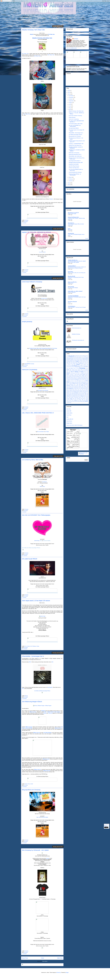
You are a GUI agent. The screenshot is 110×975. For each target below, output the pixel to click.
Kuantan (72, 379)
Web (79, 401)
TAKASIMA (78, 398)
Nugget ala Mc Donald (72, 213)
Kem (72, 376)
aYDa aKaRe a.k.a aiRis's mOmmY (75, 291)
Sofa (72, 396)
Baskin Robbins (76, 360)
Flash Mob (68, 368)
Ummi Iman (54, 348)
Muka (83, 386)
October (71, 99)
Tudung (75, 400)
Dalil (87, 364)
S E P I (69, 302)
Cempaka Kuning (32, 348)
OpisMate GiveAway (76, 334)
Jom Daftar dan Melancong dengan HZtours (31, 547)
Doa (81, 365)
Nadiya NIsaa (69, 387)
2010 (69, 184)
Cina (84, 363)
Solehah (78, 396)
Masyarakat (71, 384)
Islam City (69, 408)
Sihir (70, 396)
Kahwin (83, 374)
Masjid (84, 383)
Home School (69, 421)
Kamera (87, 374)
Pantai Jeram (77, 389)
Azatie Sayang (42, 348)
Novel (68, 388)
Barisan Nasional (69, 360)
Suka (70, 397)
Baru (73, 360)
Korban (68, 378)
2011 (69, 182)
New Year (78, 387)
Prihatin (81, 391)
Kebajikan (83, 375)
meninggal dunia (73, 385)
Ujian (84, 400)
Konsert (87, 377)
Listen (82, 380)
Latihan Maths (69, 412)
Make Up (68, 383)
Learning (68, 380)
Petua (75, 391)
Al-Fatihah (83, 355)
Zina (70, 402)
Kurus (81, 379)
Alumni (81, 356)
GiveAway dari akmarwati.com (78, 340)
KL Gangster (79, 377)
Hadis (70, 369)
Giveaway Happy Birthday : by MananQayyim (75, 175)
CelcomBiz (68, 363)
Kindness (72, 377)
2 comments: (24, 366)
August (70, 102)
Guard (87, 368)
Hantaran (73, 369)
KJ (76, 377)
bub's (69, 228)
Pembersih (74, 390)
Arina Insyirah (71, 286)
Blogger (77, 361)
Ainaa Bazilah (48, 348)
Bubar (67, 362)
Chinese (77, 363)
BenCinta (83, 360)
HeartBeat (86, 369)
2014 (69, 90)
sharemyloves (71, 222)
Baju (84, 359)
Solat (74, 396)
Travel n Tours (27, 783)
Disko (78, 365)
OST (79, 388)
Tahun (75, 398)
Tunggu (80, 400)
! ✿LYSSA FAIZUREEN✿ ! (73, 295)
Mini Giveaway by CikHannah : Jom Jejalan (35, 850)
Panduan (70, 389)
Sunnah (80, 397)
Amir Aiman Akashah (72, 301)
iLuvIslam (82, 370)
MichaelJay (59, 972)
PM (77, 391)
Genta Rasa (70, 271)
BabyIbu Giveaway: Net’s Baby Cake (33, 30)
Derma (70, 365)
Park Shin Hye (82, 389)
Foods (71, 368)
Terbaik (68, 399)
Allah (75, 356)
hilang (67, 370)
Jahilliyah (82, 373)
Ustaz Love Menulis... (72, 282)
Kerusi (81, 376)
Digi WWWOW (27, 363)
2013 (69, 92)
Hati (83, 369)
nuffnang (44, 713)
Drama (68, 366)
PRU (85, 391)
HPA (78, 370)
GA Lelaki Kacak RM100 (29, 559)
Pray (79, 391)
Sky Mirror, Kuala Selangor (73, 287)
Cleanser (69, 364)
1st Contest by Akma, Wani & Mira (32, 459)
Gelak (78, 368)
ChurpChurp (80, 363)
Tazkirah (83, 398)
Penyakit (68, 391)
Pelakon (71, 390)
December (71, 95)
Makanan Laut (86, 382)
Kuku (79, 379)
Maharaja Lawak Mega (74, 382)
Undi (67, 401)
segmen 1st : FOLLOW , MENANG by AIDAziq (36, 232)
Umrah (31, 783)
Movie (73, 386)
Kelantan (70, 376)
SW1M (87, 397)
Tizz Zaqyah (86, 399)
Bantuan (86, 359)
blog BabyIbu (50, 687)
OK (73, 388)
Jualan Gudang (77, 374)
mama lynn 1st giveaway (29, 369)
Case (87, 362)
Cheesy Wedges (72, 363)
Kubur (74, 379)
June (70, 106)
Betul (67, 361)
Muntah (85, 386)
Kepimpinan (78, 376)
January (71, 180)
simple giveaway (27, 321)
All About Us (71, 356)
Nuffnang (71, 388)
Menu (80, 385)
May (70, 107)
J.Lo (80, 373)
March (70, 177)
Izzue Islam (77, 373)
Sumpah (72, 397)
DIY (80, 365)
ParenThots (69, 415)
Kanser (68, 375)
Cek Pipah (47, 431)
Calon (78, 362)
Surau (82, 397)
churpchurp (50, 713)
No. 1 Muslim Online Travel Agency (52, 711)
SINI (52, 661)
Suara (67, 397)
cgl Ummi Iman (44, 298)
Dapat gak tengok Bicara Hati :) (75, 154)
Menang (26, 695)
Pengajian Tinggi (81, 390)
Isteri (71, 373)
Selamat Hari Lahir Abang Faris (75, 145)
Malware (77, 383)
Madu (70, 382)
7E (67, 355)
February (71, 178)
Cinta (85, 363)
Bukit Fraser (71, 362)
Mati (77, 384)
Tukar (78, 400)
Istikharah (73, 373)
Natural (76, 387)
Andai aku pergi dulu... (72, 292)
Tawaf (81, 398)
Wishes (86, 401)
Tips (82, 399)
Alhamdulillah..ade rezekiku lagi (75, 156)
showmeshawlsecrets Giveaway (75, 172)
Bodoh (81, 361)
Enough (73, 366)
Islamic (68, 373)
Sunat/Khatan (76, 397)
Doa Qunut (84, 365)
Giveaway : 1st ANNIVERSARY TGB (76, 143)
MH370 (82, 385)
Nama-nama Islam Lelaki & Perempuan (74, 425)
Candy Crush (82, 362)
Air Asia (77, 355)
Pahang (84, 388)
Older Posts (60, 958)
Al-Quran (86, 355)
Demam (68, 365)
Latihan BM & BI (70, 419)
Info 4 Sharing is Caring (34, 646)
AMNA (30, 661)
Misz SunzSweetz (40, 431)
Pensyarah (86, 390)
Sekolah (68, 396)
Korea (70, 378)
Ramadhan (76, 392)
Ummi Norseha (45, 390)
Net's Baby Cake (25, 53)
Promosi (83, 391)
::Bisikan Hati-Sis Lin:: (73, 260)
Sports (82, 396)
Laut (85, 379)
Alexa (67, 356)
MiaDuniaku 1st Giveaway (74, 152)
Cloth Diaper (73, 364)
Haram (76, 369)
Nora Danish (86, 387)
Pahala (82, 388)
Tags (73, 398)
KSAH (80, 378)
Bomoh (85, 361)
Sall (44, 252)
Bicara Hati (70, 361)
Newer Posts (25, 958)
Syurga (71, 398)
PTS (87, 391)
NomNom (82, 387)
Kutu (42, 252)
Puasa (68, 392)
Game (74, 368)
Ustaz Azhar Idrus (75, 401)
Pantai (73, 389)
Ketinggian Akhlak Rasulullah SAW (76, 162)
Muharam (79, 386)
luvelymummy (71, 233)
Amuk (83, 356)
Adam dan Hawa (71, 355)
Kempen (74, 376)
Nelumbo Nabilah (46, 540)
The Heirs (75, 399)
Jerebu (85, 373)
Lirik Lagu (79, 380)
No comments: (24, 555)
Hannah (47, 858)
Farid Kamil (82, 366)
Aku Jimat (80, 355)
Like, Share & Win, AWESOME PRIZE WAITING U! (38, 413)
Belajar (81, 360)
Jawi (67, 417)
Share (105, 825)
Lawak (87, 379)
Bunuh (76, 362)
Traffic (68, 400)
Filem (87, 366)
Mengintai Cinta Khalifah (74, 164)
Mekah (82, 384)
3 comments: (24, 316)
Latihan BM (69, 410)
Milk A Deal (86, 385)
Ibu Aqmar (76, 38)
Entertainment (77, 366)
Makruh (71, 383)
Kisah (74, 377)
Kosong (72, 378)
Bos (87, 361)
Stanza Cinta (86, 396)
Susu (84, 397)
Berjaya (87, 360)
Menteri (77, 385)
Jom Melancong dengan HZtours (32, 701)
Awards (28, 646)
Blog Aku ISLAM (71, 276)
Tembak (86, 398)
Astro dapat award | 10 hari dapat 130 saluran (36, 600)
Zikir (69, 402)
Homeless (70, 370)
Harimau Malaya (80, 369)
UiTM (82, 400)
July (70, 104)
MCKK (80, 384)
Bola (83, 361)
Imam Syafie (86, 370)
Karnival (75, 375)
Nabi (87, 386)
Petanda (73, 391)
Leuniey (75, 380)
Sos (80, 396)
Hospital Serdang (74, 370)
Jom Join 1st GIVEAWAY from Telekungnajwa (36, 515)
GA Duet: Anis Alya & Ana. (74, 167)
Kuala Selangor (83, 378)
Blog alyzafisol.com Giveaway (31, 790)
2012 (69, 94)
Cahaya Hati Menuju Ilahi (73, 217)
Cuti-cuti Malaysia (83, 364)
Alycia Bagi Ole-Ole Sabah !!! (74, 160)
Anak (85, 356)
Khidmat (69, 377)
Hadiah (68, 369)
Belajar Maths (69, 423)
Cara (85, 362)
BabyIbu (51, 199)
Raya (85, 392)
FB (84, 366)
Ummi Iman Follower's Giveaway (32, 282)
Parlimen (86, 389)
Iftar (80, 370)
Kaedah (81, 374)
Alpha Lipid (78, 356)
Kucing (76, 379)
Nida (37, 348)
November (71, 97)
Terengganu (71, 399)
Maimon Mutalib (81, 382)
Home (42, 958)
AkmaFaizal (44, 481)
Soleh (76, 396)
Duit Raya (70, 366)
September (71, 100)
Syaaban (68, 398)
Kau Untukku (79, 375)
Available (68, 359)
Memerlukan (86, 384)
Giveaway (26, 220)
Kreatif (78, 378)
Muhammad (76, 386)
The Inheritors (79, 399)
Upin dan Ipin (70, 401)
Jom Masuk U (72, 374)
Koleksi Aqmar (83, 377)
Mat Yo (75, 384)
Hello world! (70, 229)
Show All (86, 238)
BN (79, 361)
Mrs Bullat (40, 390)
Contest (78, 364)
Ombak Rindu (76, 388)
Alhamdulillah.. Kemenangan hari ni (33, 656)
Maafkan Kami (70, 283)
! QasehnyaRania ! (72, 265)
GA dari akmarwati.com (76, 328)
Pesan (70, 391)
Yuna (67, 402)
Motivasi (70, 386)
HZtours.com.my (58, 728)
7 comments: (24, 953)
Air (75, 355)
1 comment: (24, 222)
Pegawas (68, 390)
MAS (82, 383)
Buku (74, 362)
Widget (84, 401)
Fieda (44, 486)
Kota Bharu (75, 378)
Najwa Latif (73, 387)
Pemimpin (77, 390)
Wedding (81, 401)
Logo (84, 380)
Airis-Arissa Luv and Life (73, 212)
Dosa (87, 365)
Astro (26, 646)
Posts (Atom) (44, 961)
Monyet (68, 386)
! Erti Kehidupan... (72, 306)
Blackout (74, 361)
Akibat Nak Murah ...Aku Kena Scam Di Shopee (77, 307)
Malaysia (74, 383)
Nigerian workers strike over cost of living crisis (76, 272)
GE (76, 368)
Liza (40, 252)
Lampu (83, 379)
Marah (80, 383)
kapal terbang (71, 375)
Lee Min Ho (72, 380)
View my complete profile (72, 48)
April (70, 109)
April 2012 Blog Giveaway (74, 165)
